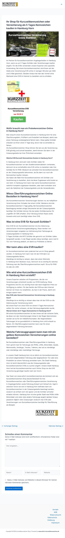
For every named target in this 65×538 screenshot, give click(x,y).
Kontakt (55, 510)
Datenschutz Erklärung (52, 519)
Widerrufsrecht (55, 515)
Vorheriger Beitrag (9, 426)
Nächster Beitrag (56, 426)
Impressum (55, 523)
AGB (55, 512)
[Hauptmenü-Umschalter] (61, 4)
